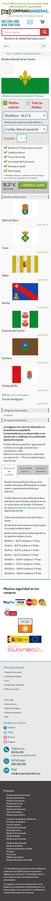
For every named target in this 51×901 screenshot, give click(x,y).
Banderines (31, 819)
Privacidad (20, 685)
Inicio (9, 53)
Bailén (5, 275)
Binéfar (6, 303)
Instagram (11, 742)
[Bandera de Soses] (25, 236)
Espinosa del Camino (13, 330)
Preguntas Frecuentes (13, 672)
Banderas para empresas (16, 839)
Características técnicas (26, 470)
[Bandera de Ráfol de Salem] (25, 209)
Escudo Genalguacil (12, 399)
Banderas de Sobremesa (16, 809)
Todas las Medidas (37, 105)
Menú (6, 46)
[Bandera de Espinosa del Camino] (25, 319)
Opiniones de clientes (40, 470)
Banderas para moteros (16, 815)
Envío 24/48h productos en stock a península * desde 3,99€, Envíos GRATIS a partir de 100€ (25, 5)
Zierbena (7, 358)
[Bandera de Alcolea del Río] (25, 374)
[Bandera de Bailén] (25, 264)
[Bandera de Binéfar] (25, 291)
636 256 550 (10, 24)
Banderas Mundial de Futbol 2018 (19, 860)
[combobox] (25, 115)
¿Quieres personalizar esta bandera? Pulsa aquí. (23, 96)
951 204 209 (10, 21)
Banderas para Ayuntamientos (18, 795)
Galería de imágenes (12, 708)
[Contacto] (30, 22)
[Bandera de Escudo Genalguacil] (25, 395)
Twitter (10, 732)
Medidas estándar (14, 105)
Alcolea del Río (10, 386)
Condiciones (9, 685)
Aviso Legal (9, 700)
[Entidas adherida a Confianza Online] (25, 625)
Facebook (11, 727)
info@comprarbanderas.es (27, 507)
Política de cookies (12, 689)
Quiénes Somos (11, 704)
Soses (5, 248)
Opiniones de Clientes (13, 676)
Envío (7, 680)
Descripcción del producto (9, 471)
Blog (6, 716)
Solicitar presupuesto (13, 712)
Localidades (17, 53)
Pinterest (11, 737)
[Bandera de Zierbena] (25, 346)
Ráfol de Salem (10, 220)
